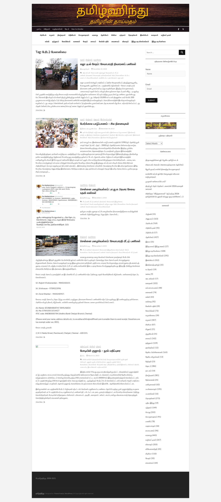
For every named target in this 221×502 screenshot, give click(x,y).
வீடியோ (149, 453)
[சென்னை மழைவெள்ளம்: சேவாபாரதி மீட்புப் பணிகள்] (57, 245)
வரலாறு (95, 35)
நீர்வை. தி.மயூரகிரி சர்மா (89, 129)
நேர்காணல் (150, 380)
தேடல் (67, 29)
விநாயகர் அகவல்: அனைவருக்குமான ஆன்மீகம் (165, 164)
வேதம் (85, 41)
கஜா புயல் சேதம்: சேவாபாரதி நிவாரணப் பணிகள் (108, 64)
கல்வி (47, 41)
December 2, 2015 (100, 198)
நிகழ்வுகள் (61, 35)
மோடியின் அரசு (102, 365)
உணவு (148, 274)
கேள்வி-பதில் (104, 41)
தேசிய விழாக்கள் (152, 357)
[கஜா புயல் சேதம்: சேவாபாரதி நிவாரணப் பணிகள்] (57, 74)
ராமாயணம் (150, 430)
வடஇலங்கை (89, 135)
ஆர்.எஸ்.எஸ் (87, 73)
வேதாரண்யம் (110, 73)
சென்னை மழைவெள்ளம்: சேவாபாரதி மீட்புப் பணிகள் (110, 241)
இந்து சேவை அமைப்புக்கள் (115, 250)
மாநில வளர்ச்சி (102, 367)
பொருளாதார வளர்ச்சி (113, 359)
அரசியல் (43, 35)
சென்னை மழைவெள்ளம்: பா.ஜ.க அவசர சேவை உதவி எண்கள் (107, 191)
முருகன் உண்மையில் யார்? (156, 181)
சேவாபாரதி (96, 75)
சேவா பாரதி (94, 73)
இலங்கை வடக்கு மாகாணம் (119, 132)
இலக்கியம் (144, 35)
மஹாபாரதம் (150, 426)
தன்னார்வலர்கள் (106, 75)
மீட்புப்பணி (86, 202)
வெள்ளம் (113, 135)
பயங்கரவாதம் (151, 389)
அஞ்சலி (149, 214)
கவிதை (149, 301)
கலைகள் (76, 41)
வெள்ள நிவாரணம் (92, 207)
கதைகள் (154, 35)
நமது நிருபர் (85, 69)
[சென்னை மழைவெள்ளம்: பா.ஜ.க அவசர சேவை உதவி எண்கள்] (57, 206)
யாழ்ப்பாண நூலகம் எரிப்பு (102, 132)
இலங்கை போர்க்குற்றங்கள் (109, 138)
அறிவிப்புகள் (151, 228)
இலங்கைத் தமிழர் (106, 119)
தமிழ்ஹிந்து (40, 493)
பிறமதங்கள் (132, 35)
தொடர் (148, 366)
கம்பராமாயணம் (152, 288)
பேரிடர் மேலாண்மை (118, 75)
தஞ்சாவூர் (102, 73)
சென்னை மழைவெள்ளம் (101, 135)
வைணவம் (115, 41)
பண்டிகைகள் (151, 384)
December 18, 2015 (107, 129)
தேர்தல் (148, 361)
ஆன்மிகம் (104, 35)
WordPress (68, 493)
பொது (148, 412)
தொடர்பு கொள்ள (77, 29)
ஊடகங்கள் (150, 278)
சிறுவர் (148, 329)
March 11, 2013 (93, 356)
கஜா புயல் (120, 78)
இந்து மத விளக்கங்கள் (140, 41)
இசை (148, 242)
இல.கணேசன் (92, 367)
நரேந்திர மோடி (111, 365)
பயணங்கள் (150, 394)
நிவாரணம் (89, 75)
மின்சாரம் (131, 365)
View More (42, 110)
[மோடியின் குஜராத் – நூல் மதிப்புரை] (57, 358)
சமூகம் (52, 35)
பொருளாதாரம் (84, 35)
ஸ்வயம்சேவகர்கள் (92, 78)
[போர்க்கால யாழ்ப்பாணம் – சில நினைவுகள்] (57, 133)
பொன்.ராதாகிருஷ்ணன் (97, 204)
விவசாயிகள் (92, 365)
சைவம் (93, 41)
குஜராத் (89, 362)
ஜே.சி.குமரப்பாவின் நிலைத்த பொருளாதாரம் (163, 169)
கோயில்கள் (66, 41)
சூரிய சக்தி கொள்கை (99, 362)
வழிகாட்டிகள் (166, 35)
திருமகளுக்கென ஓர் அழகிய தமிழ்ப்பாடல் (162, 160)
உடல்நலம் (149, 269)
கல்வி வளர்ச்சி (87, 359)
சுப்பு (83, 356)
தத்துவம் (55, 41)
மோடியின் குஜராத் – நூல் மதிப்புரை (100, 350)
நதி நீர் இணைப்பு (122, 365)
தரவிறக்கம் (150, 347)
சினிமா (114, 35)
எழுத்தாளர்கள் (57, 29)
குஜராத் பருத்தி (111, 362)
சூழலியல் (149, 334)
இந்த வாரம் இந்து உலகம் (155, 246)
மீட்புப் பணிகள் (94, 202)
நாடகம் (148, 370)
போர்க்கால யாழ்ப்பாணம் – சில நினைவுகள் (104, 123)
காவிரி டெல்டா (103, 78)
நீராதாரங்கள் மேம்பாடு (99, 359)
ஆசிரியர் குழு (86, 198)
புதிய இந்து (150, 403)
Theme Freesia (59, 493)
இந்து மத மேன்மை (159, 41)
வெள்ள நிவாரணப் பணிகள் (97, 252)
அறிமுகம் (47, 29)
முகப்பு (39, 29)
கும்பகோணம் (112, 78)
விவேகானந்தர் (151, 449)
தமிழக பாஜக (109, 204)
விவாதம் (125, 41)
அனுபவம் (96, 119)
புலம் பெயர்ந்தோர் (88, 132)
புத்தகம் (122, 35)
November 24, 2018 (100, 69)
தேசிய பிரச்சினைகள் (154, 352)
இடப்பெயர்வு (120, 135)
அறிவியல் (72, 35)
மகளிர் (148, 421)
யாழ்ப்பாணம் (128, 135)
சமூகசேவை (97, 60)
